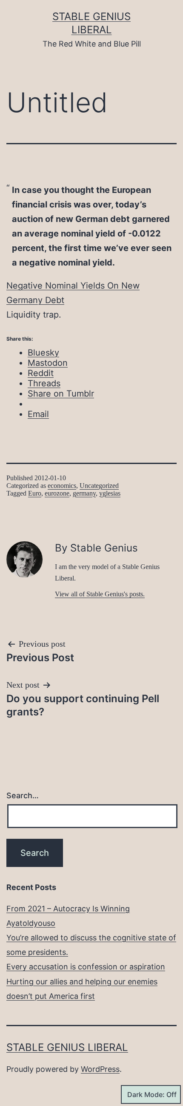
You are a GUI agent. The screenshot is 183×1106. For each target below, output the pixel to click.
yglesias (109, 493)
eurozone (57, 493)
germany (84, 493)
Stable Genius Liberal (67, 1047)
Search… (22, 795)
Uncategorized (99, 485)
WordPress (100, 1069)
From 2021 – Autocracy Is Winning (68, 908)
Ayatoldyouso (30, 923)
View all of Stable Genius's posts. (100, 594)
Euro (34, 493)
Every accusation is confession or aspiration (85, 966)
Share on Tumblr (61, 393)
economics (62, 485)
